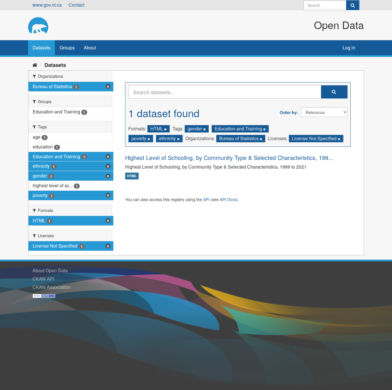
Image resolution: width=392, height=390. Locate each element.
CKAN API (43, 278)
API (206, 199)
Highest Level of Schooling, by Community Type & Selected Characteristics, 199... (229, 157)
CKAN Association (51, 287)
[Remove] (165, 129)
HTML (132, 176)
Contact (76, 4)
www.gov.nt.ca (47, 4)
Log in (349, 47)
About (90, 47)
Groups (67, 47)
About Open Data (50, 270)
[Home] (34, 64)
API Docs (228, 199)
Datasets (41, 47)
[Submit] (352, 5)
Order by (288, 112)
